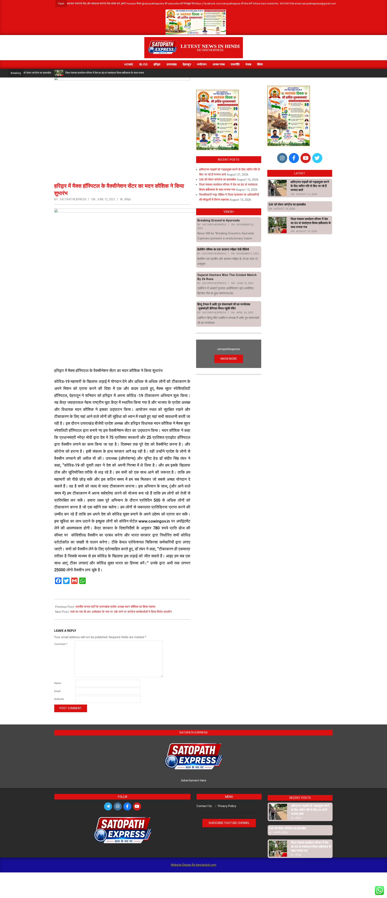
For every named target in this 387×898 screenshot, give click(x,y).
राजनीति (277, 832)
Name (57, 683)
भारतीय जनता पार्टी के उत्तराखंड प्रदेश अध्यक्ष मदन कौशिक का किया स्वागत (115, 607)
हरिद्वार (127, 199)
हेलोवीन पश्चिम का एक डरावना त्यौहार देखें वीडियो (223, 249)
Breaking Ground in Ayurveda (218, 220)
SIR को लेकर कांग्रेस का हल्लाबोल (217, 179)
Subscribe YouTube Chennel (229, 823)
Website (59, 699)
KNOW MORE (229, 358)
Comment (60, 644)
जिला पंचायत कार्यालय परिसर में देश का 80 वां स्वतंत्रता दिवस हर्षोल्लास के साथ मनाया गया (87, 72)
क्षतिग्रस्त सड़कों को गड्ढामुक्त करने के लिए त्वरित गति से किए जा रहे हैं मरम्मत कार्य (310, 186)
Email (57, 691)
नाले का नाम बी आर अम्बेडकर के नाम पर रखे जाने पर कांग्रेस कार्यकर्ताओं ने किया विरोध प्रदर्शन (121, 612)
